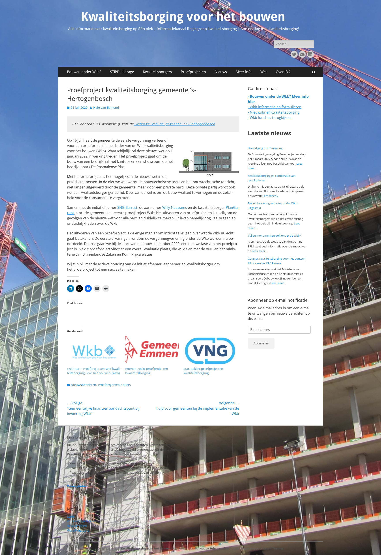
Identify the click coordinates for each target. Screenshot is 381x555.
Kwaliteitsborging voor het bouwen (183, 17)
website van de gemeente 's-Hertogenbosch (174, 124)
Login (71, 516)
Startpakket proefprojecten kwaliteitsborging (203, 371)
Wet (263, 71)
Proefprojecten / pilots (114, 385)
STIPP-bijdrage (122, 71)
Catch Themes (273, 548)
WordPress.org (78, 530)
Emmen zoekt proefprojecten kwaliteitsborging (146, 371)
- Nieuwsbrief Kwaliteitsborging (273, 112)
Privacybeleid (219, 548)
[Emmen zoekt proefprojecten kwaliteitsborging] (152, 351)
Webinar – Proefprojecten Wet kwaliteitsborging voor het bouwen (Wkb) (94, 371)
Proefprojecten (193, 71)
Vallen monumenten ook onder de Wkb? (274, 236)
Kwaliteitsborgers (157, 71)
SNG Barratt (127, 207)
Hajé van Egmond (106, 107)
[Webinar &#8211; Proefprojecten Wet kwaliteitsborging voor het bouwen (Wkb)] (94, 351)
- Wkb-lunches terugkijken (269, 117)
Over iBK (283, 71)
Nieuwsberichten (83, 385)
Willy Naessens (174, 207)
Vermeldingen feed (81, 521)
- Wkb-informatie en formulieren (274, 107)
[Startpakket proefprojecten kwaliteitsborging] (210, 351)
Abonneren (261, 343)
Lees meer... (270, 196)
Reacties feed (77, 526)
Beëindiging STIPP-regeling (265, 148)
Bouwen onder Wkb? (84, 71)
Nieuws (221, 71)
